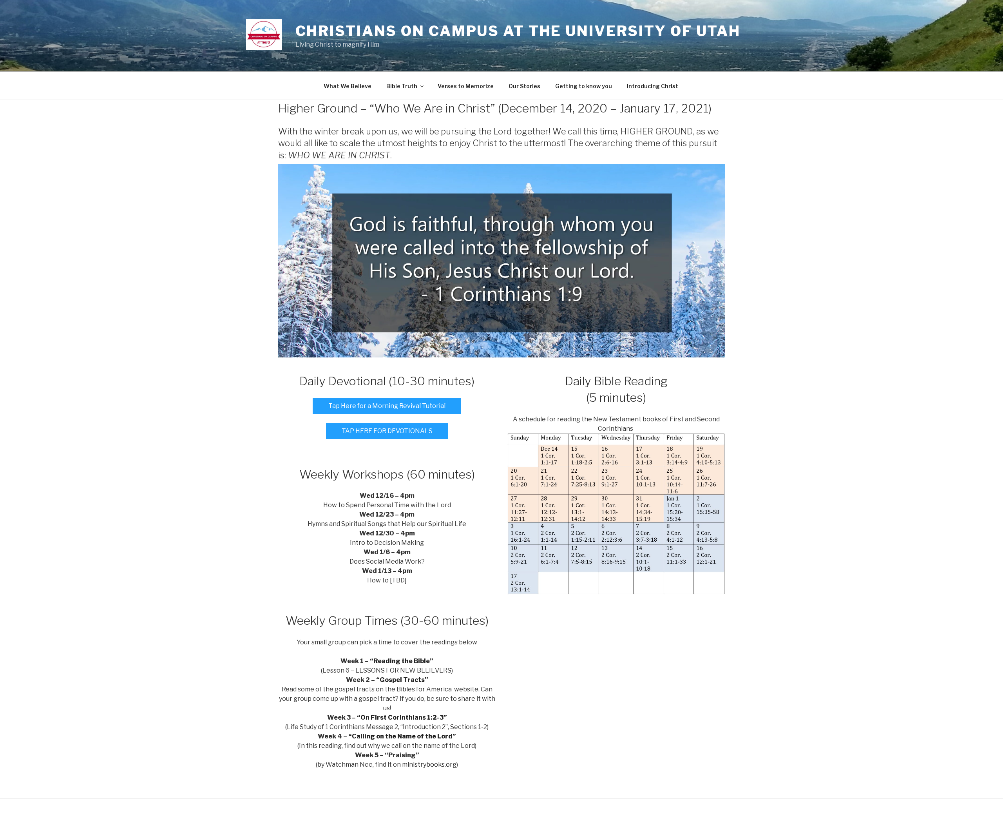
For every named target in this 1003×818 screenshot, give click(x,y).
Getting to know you (583, 86)
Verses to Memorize (466, 86)
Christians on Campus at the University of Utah (517, 31)
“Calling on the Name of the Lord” (402, 736)
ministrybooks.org (429, 764)
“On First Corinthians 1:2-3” (402, 717)
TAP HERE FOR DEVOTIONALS (387, 431)
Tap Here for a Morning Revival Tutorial (386, 406)
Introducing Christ (652, 86)
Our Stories (524, 86)
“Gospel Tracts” (402, 680)
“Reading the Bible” (401, 661)
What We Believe (347, 86)
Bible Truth (401, 86)
